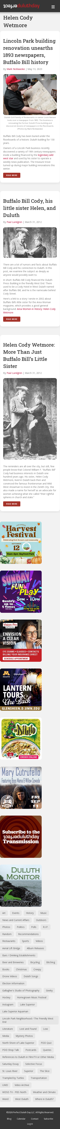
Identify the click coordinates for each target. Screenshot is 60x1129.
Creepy (37, 969)
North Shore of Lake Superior (18, 1042)
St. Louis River (10, 1071)
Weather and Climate (44, 1092)
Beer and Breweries (13, 962)
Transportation (39, 1078)
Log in (30, 1123)
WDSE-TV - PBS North (14, 1092)
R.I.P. (45, 927)
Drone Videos (9, 976)
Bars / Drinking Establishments (18, 955)
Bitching (50, 962)
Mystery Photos (24, 1035)
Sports (25, 941)
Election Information (13, 983)
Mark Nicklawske (16, 69)
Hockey (6, 997)
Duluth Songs (31, 976)
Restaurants (8, 941)
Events (15, 913)
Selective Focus (33, 1064)
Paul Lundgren (14, 222)
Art (4, 913)
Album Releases (35, 948)
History (30, 913)
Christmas (21, 969)
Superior (28, 1071)
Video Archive (22, 1085)
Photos (6, 927)
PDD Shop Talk (10, 1049)
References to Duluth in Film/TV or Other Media (28, 1057)
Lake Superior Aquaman (15, 1011)
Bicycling (35, 962)
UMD (5, 1085)
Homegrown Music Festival (31, 997)
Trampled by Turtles (13, 1078)
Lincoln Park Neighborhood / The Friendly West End (27, 1020)
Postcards (31, 1049)
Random (7, 934)
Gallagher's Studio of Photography (20, 990)
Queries (47, 1049)
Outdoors (41, 920)
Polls (33, 927)
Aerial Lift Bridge (11, 948)
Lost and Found (28, 1028)
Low (45, 1028)
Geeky (49, 990)
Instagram (7, 1004)
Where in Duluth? (44, 1099)
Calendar (21, 1118)
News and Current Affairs (15, 920)
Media (5, 1035)
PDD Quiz (46, 1042)
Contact (34, 1118)
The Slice (45, 1071)
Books (5, 969)
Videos (39, 941)
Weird (5, 1099)
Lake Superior (27, 1004)
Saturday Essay (10, 1064)
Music (43, 913)
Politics (20, 927)
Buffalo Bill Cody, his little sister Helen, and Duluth (29, 208)
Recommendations (28, 934)
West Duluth (21, 1099)
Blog (9, 1118)
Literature (7, 1028)
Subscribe (48, 1118)
